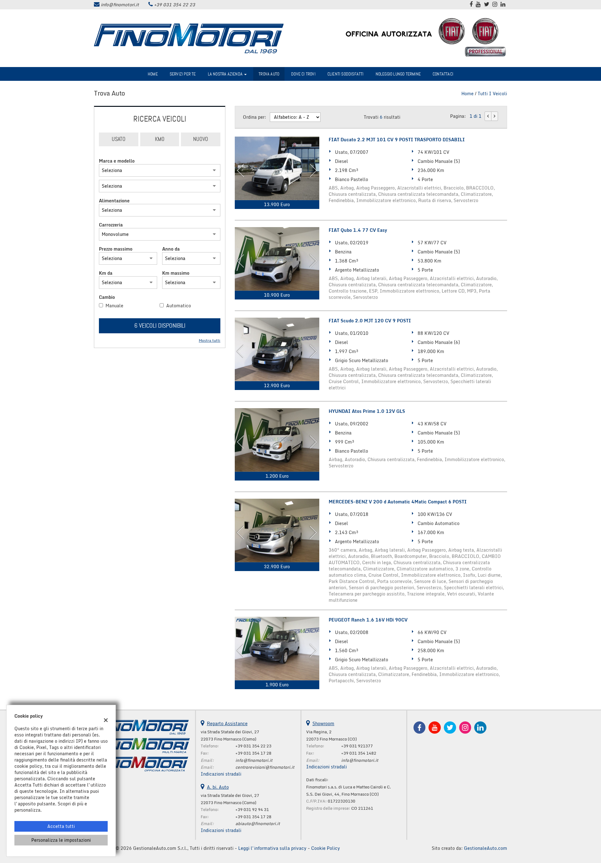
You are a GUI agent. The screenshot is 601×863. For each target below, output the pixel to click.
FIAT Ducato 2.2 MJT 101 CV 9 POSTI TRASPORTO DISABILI (397, 140)
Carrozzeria (111, 225)
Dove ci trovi (303, 74)
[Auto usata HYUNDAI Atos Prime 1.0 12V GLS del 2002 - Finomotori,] (277, 440)
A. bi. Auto (218, 787)
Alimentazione (114, 201)
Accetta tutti (61, 826)
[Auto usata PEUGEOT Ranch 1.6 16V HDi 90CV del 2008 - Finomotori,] (277, 648)
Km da (105, 273)
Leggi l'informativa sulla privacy (272, 848)
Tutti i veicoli (492, 93)
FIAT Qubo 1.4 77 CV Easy (358, 230)
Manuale (114, 306)
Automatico (178, 306)
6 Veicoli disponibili (159, 325)
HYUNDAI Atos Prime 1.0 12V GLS (367, 411)
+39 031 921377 (357, 745)
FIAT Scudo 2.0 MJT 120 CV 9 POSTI (370, 321)
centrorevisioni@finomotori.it (264, 767)
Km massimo (175, 273)
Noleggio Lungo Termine (398, 74)
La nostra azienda (226, 74)
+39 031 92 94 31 (252, 809)
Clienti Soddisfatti (345, 74)
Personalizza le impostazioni (61, 840)
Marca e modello (117, 161)
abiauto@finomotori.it (257, 823)
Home (153, 74)
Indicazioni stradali (221, 773)
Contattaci (443, 74)
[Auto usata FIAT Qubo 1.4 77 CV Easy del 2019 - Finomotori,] (277, 259)
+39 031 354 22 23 (174, 4)
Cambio (107, 297)
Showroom (323, 723)
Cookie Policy (325, 848)
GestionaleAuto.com (485, 848)
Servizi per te (183, 74)
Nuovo (200, 139)
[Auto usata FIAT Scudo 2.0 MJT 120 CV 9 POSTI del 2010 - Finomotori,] (277, 349)
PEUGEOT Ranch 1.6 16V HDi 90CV (368, 620)
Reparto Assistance (227, 723)
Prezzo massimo (115, 249)
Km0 (159, 139)
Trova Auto (269, 74)
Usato (119, 139)
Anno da (171, 249)
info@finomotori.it (120, 4)
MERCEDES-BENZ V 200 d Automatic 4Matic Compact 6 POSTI (398, 502)
